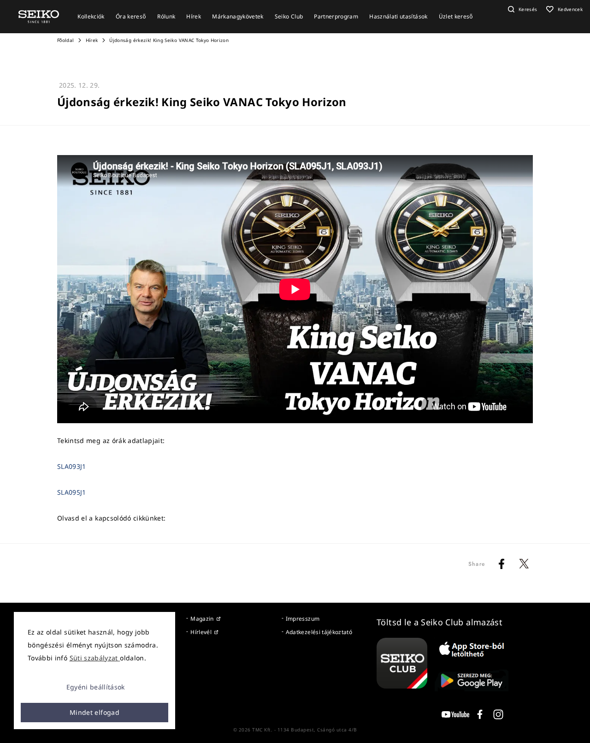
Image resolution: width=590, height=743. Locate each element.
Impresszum (303, 619)
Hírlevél (201, 632)
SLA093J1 (71, 466)
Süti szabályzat (95, 657)
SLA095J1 (71, 492)
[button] (521, 9)
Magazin (201, 619)
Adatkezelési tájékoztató (319, 632)
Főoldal (65, 40)
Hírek (92, 40)
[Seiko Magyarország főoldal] (38, 16)
